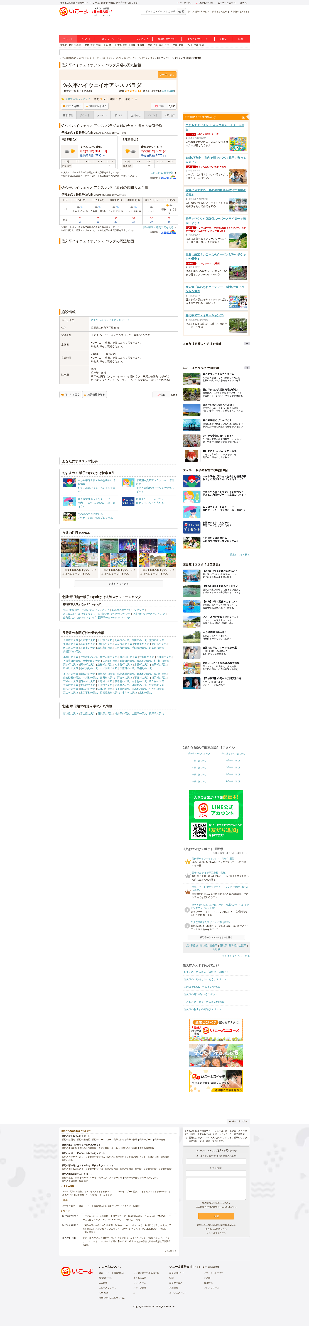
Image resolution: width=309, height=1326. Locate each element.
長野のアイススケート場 (110, 1177)
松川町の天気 (161, 660)
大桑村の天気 (122, 685)
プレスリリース (211, 1288)
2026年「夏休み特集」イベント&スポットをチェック (88, 1191)
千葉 (106, 45)
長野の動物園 (83, 1139)
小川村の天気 (129, 692)
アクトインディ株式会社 (206, 1267)
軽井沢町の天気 (108, 657)
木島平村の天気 (89, 692)
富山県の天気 (87, 713)
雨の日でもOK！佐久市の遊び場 (202, 986)
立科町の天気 (146, 657)
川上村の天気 (70, 673)
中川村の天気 (90, 677)
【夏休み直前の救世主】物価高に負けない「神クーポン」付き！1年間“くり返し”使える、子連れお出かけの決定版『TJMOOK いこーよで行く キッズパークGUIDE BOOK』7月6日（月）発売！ (127, 1228)
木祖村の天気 (87, 685)
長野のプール (145, 1139)
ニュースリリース (107, 1288)
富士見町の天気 (91, 660)
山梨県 (242, 945)
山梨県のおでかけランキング (79, 617)
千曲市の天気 (139, 647)
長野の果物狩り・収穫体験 (75, 1181)
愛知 (125, 45)
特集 (240, 39)
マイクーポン (186, 3)
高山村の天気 (70, 692)
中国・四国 (178, 45)
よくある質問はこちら (216, 1229)
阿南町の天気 (87, 664)
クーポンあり (167, 74)
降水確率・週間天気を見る (158, 227)
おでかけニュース (198, 39)
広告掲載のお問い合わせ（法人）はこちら (216, 1207)
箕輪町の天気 (127, 660)
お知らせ (136, 115)
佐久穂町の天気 (89, 657)
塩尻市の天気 (104, 647)
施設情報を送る (98, 106)
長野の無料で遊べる (95, 1157)
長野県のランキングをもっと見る (216, 937)
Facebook (103, 1293)
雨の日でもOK (203, 11)
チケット (85, 115)
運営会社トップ (176, 1272)
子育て (223, 39)
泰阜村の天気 (122, 681)
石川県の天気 (104, 713)
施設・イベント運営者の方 (111, 1272)
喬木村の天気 (139, 681)
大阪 (155, 45)
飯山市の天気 (70, 647)
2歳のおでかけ (199, 760)
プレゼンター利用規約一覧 (146, 1272)
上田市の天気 (104, 640)
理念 (171, 1277)
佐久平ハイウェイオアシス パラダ (110, 320)
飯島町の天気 (144, 660)
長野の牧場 (131, 1139)
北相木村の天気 (126, 673)
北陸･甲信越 (191, 945)
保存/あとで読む (206, 3)
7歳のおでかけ (233, 774)
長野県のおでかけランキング (114, 617)
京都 (161, 45)
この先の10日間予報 (162, 172)
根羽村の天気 (158, 677)
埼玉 (111, 45)
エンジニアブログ (178, 1293)
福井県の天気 (122, 713)
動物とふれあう (219, 11)
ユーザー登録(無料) (227, 3)
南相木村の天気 (106, 673)
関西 (150, 45)
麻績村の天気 (139, 685)
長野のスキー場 (88, 1177)
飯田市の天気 (139, 640)
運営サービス (175, 1282)
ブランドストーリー (213, 1272)
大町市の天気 (158, 644)
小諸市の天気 (87, 644)
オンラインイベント (113, 39)
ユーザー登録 (68, 1205)
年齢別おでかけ (167, 39)
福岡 (201, 45)
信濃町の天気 (127, 668)
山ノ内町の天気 (108, 668)
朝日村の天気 (87, 688)
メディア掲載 (139, 1288)
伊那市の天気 (104, 644)
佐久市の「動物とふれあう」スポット (205, 979)
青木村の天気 (144, 673)
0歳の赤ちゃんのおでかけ (199, 753)
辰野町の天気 (109, 660)
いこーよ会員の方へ (216, 1233)
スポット (68, 39)
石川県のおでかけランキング (114, 613)
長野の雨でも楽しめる (73, 1169)
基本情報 (68, 115)
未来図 (207, 1277)
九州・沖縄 (192, 45)
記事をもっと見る (119, 583)
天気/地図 (170, 115)
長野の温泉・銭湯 (70, 1177)
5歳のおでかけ (233, 767)
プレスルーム (139, 1282)
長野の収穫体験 (129, 1148)
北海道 (77, 45)
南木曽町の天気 (123, 664)
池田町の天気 (158, 664)
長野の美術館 (150, 1169)
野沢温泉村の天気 (110, 692)
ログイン (244, 3)
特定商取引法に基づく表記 (111, 1298)
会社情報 (208, 1282)
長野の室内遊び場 (94, 1169)
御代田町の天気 (128, 657)
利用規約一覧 (105, 1277)
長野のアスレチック (136, 1157)
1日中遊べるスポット (239, 11)
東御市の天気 (156, 647)
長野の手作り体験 (87, 1148)
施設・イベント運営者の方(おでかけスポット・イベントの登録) (109, 1205)
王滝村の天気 (104, 685)
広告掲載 (103, 1282)
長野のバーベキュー (101, 1139)
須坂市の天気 (70, 644)
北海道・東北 (66, 45)
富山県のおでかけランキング (79, 613)
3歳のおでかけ (233, 760)
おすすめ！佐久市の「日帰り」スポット (206, 971)
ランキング (142, 39)
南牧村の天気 (87, 673)
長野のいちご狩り (150, 1177)
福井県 (233, 945)
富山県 (213, 945)
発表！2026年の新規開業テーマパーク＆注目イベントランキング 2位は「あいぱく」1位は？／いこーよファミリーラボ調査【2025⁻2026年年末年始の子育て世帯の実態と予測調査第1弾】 (127, 1241)
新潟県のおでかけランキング (128, 610)
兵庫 (167, 45)
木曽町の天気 (141, 664)
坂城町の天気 (70, 668)
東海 (119, 45)
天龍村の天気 (104, 681)
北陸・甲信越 (137, 45)
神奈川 (99, 45)
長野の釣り (119, 1139)
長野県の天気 (156, 713)
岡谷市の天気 (122, 640)
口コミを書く (73, 106)
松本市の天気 (87, 640)
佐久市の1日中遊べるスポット (201, 994)
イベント (86, 39)
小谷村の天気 (156, 688)
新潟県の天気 (70, 713)
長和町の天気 (163, 657)
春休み (191, 11)
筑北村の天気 (104, 688)
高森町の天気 (70, 664)
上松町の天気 (104, 664)
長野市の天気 (70, 640)
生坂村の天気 (156, 685)
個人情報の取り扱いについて (216, 1202)
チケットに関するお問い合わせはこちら (216, 1224)
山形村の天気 (70, 688)
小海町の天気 (70, 657)
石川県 (223, 945)
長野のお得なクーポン (73, 1157)
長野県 (216, 949)
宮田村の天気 (107, 677)
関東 (87, 45)
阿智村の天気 (124, 677)
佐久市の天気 (122, 647)
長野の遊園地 (68, 1139)
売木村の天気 (87, 681)
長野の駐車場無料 (115, 1157)
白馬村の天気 (139, 688)
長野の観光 (159, 1139)
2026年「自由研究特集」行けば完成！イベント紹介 (87, 1195)
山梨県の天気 (139, 713)
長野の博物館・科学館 (130, 1169)
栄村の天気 (145, 692)
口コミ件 (168, 91)
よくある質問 (139, 1277)
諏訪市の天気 (156, 640)
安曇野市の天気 (72, 651)
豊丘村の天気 (156, 681)
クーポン (102, 115)
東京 (92, 45)
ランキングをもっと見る (236, 955)
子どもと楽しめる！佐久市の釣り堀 (204, 1001)
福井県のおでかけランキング (149, 613)
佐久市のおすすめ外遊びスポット (202, 1009)
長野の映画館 (111, 1169)
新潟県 (204, 945)
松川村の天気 (122, 688)
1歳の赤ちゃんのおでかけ (233, 753)
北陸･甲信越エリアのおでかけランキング (86, 610)
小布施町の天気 (89, 668)
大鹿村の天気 (70, 685)
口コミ (119, 115)
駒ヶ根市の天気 (123, 644)
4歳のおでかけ (199, 767)
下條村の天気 (70, 681)
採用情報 (173, 1288)
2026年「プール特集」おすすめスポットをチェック (142, 1191)
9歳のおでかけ (233, 781)
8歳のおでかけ (199, 781)
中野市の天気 (141, 644)
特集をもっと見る (240, 554)
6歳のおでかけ (199, 774)
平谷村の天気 (141, 677)
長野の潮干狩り (131, 1177)
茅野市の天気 (87, 647)
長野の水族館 (165, 1169)
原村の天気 (160, 673)
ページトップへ (239, 1121)
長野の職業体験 (146, 1148)
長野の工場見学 (69, 1148)
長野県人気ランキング (77, 99)
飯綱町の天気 (144, 668)
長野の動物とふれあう (109, 1148)
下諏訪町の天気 (72, 660)
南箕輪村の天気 (72, 677)
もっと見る (169, 1251)
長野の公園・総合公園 (158, 1157)
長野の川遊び (68, 1160)
